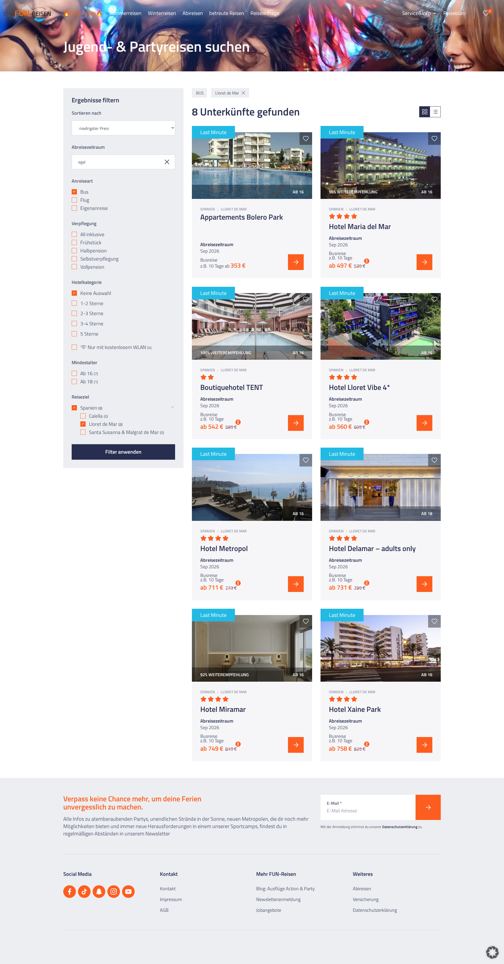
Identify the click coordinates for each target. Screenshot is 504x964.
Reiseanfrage (264, 13)
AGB (164, 910)
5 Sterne (89, 333)
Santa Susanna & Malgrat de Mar (126, 432)
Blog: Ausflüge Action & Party (285, 888)
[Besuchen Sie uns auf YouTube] (128, 891)
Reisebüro (454, 13)
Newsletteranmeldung (278, 899)
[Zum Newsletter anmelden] (428, 807)
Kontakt (168, 888)
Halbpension (93, 250)
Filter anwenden (123, 452)
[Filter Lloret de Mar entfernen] (243, 93)
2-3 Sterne (91, 313)
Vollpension (92, 267)
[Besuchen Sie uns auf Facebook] (69, 891)
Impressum (171, 899)
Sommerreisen (125, 13)
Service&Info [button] (417, 13)
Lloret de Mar (106, 424)
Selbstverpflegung (99, 258)
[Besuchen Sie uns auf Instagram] (113, 891)
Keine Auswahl (95, 293)
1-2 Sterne (91, 303)
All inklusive (92, 234)
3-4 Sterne (91, 323)
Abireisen (192, 13)
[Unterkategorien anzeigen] (172, 407)
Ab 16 (89, 373)
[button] (492, 952)
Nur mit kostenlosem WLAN (119, 347)
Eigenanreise (94, 208)
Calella (98, 416)
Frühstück (90, 242)
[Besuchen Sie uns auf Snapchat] (99, 891)
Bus (84, 191)
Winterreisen (162, 13)
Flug (84, 200)
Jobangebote (268, 910)
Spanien (91, 407)
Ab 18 (89, 381)
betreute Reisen (226, 13)
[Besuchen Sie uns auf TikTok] (84, 891)
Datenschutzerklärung (399, 826)
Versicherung (366, 899)
